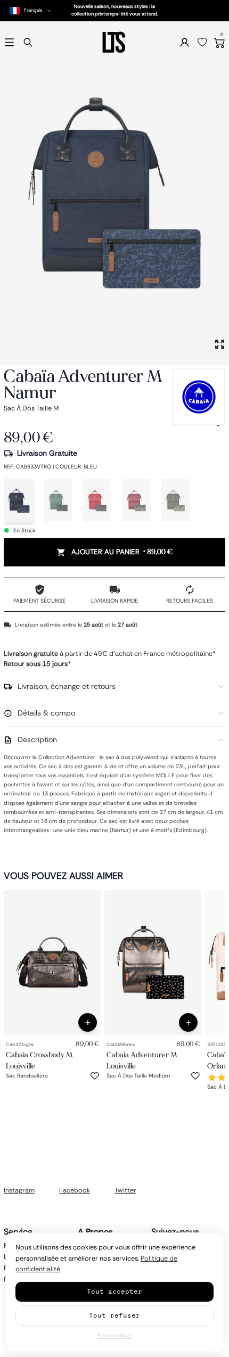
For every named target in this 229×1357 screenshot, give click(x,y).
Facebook (74, 1190)
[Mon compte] (184, 42)
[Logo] (114, 42)
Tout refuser (114, 1315)
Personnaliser (114, 1335)
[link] (52, 962)
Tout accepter (114, 1291)
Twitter (125, 1190)
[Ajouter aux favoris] (95, 1076)
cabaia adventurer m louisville (142, 1060)
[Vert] (58, 501)
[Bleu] (19, 501)
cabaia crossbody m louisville (39, 1060)
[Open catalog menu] (9, 42)
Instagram (19, 1190)
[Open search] (28, 42)
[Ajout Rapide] (87, 1022)
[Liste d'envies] (202, 42)
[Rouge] (97, 501)
